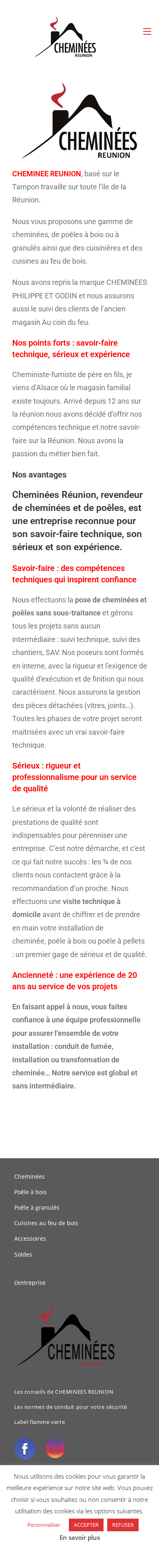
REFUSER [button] (123, 1524)
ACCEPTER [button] (86, 1524)
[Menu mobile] (147, 31)
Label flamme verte (39, 1422)
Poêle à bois (30, 1192)
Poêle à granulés (37, 1207)
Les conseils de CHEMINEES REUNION (64, 1391)
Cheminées (29, 1176)
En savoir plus (80, 1537)
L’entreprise (30, 1282)
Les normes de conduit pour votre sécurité (71, 1406)
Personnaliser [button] (43, 1524)
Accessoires (30, 1238)
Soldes (23, 1254)
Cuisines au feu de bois (46, 1223)
